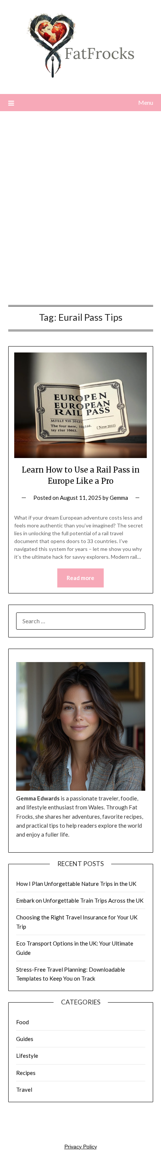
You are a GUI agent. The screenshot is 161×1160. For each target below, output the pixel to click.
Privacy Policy (80, 1147)
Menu (145, 102)
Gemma (119, 497)
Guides (24, 1038)
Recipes (26, 1072)
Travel (24, 1089)
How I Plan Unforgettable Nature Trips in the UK (76, 883)
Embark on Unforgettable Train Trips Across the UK (79, 900)
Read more (80, 577)
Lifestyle (27, 1055)
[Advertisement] (80, 210)
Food (22, 1022)
